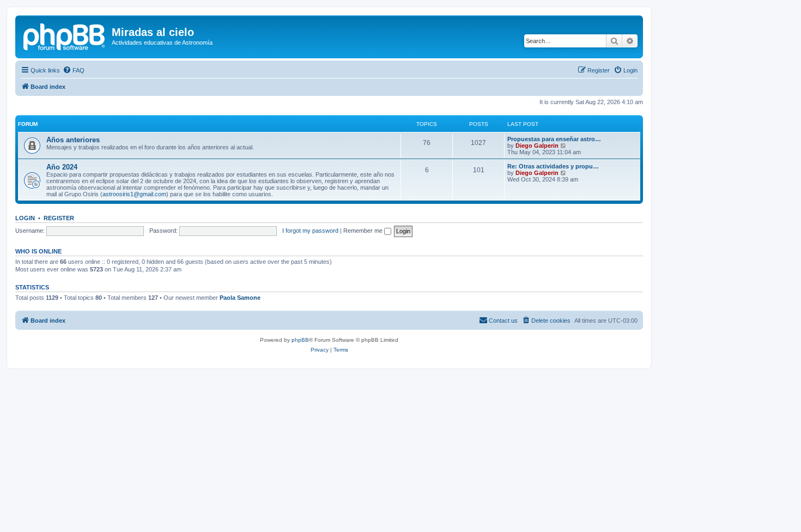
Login (25, 218)
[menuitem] (73, 70)
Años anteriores (73, 140)
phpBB (300, 340)
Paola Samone (240, 297)
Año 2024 (61, 167)
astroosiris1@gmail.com (134, 194)
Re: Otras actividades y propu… (553, 166)
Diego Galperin (537, 145)
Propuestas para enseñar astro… (554, 139)
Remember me (363, 230)
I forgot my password (310, 230)
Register (59, 218)
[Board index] (65, 35)
